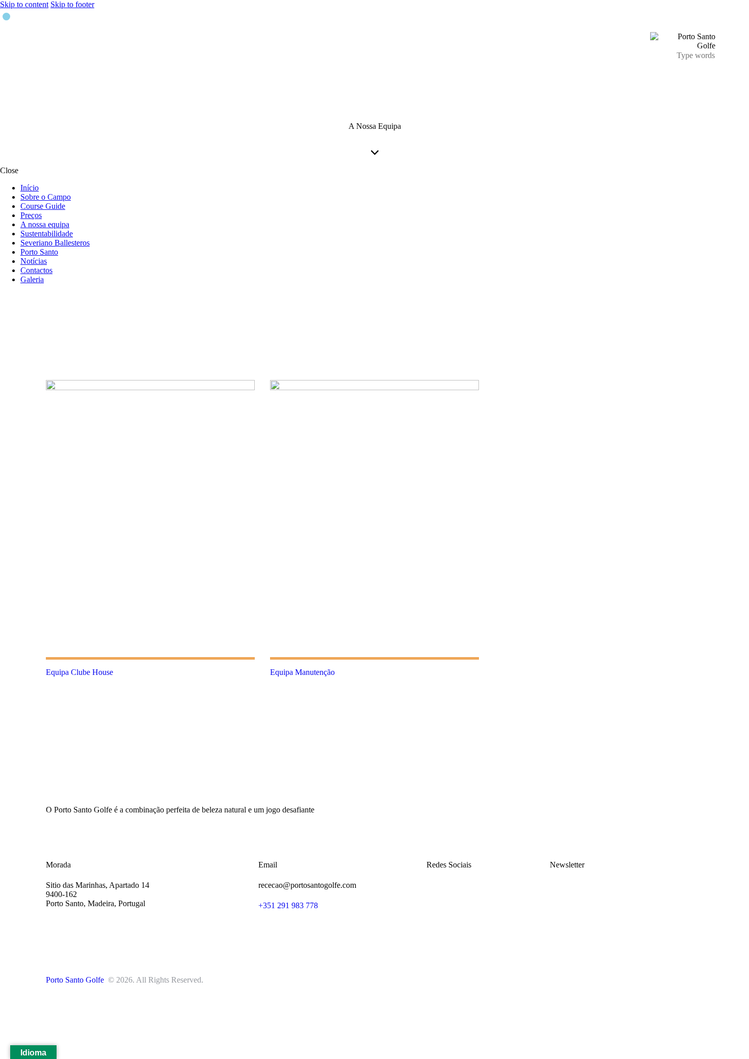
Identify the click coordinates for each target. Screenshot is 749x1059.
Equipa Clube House (79, 672)
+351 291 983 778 (288, 905)
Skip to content (24, 4)
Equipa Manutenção (302, 672)
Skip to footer (72, 4)
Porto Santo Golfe (76, 979)
